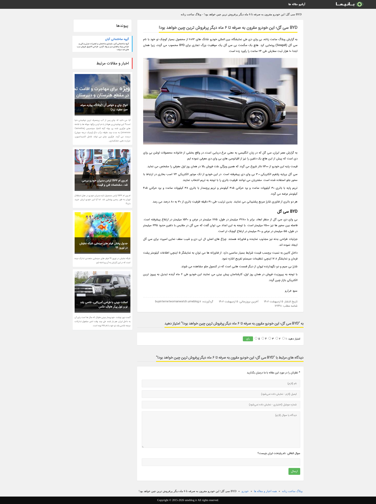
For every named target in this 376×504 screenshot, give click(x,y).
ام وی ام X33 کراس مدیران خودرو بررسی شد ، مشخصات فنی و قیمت (105, 182)
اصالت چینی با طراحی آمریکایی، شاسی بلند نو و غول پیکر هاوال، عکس (104, 304)
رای (248, 339)
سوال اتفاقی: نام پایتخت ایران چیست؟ (279, 453)
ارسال (294, 471)
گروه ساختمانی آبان (117, 39)
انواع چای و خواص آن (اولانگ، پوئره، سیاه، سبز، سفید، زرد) (104, 107)
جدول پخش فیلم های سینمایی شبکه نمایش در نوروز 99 (104, 245)
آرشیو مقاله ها (296, 4)
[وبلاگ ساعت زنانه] (349, 4)
